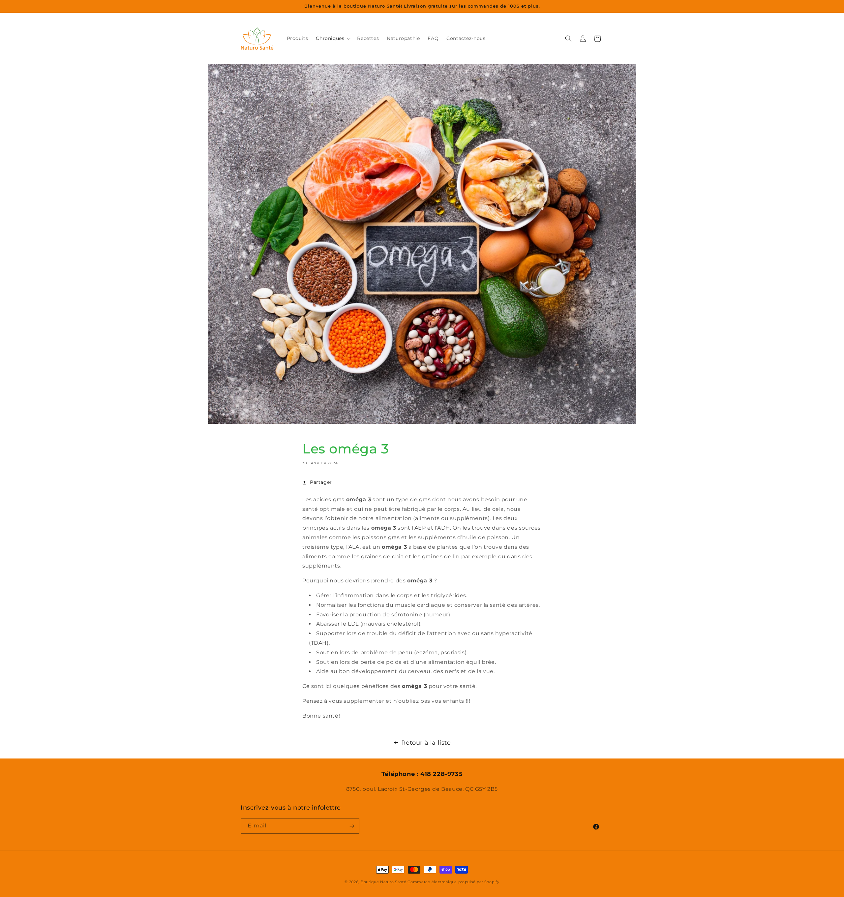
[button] (332, 38)
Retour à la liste (426, 742)
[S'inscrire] (352, 826)
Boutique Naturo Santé (384, 882)
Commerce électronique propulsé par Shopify (453, 882)
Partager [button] (321, 482)
